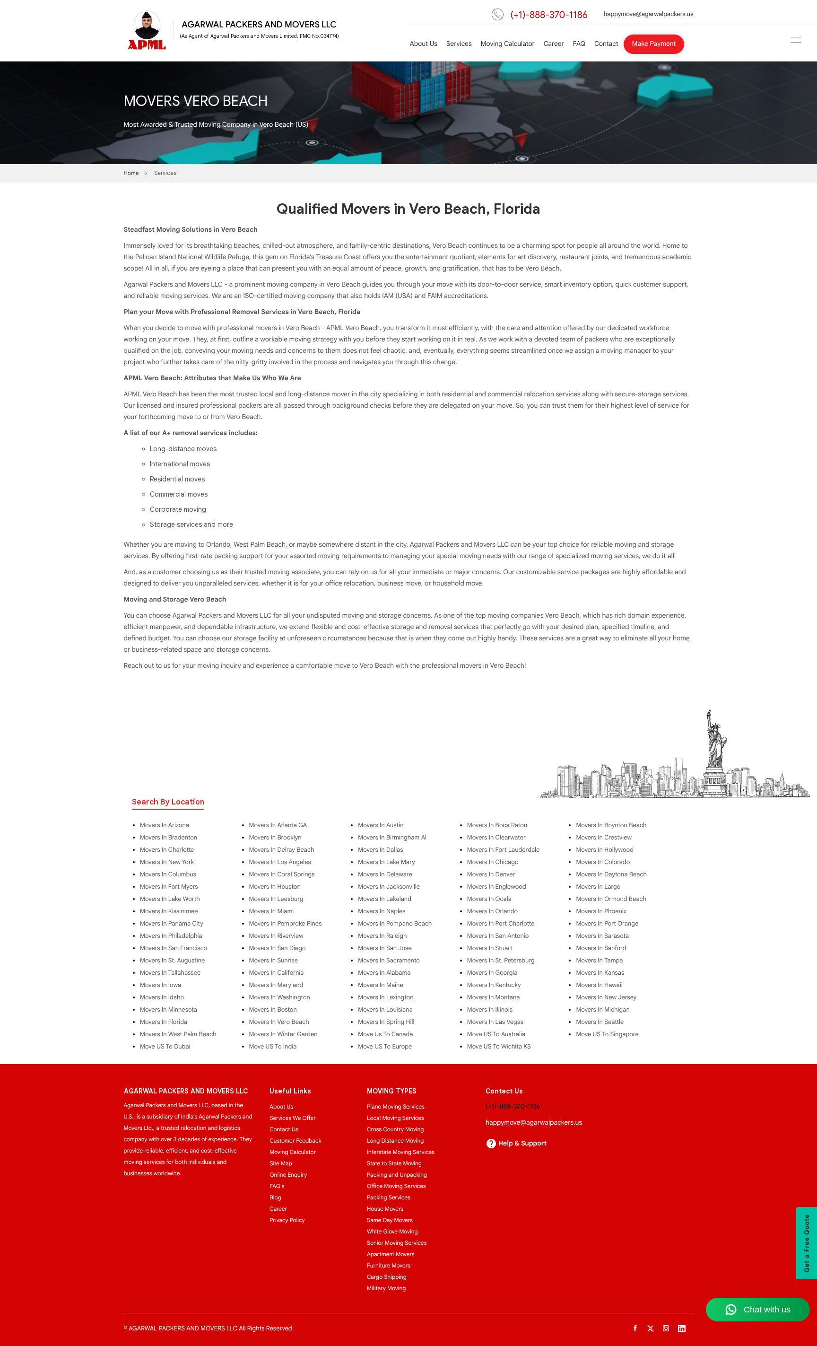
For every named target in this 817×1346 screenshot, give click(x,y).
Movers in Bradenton (168, 838)
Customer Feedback (295, 1141)
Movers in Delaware (385, 874)
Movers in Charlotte (167, 850)
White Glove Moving (392, 1231)
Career (554, 44)
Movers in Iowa (160, 985)
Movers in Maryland (276, 985)
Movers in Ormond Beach (611, 899)
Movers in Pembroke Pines (285, 924)
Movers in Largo (598, 887)
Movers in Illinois (490, 1010)
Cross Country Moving (395, 1129)
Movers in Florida (163, 1022)
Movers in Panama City (171, 924)
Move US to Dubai (165, 1047)
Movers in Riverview (276, 936)
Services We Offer (292, 1118)
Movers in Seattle (600, 1022)
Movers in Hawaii (599, 985)
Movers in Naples (381, 911)
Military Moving (386, 1288)
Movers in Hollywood (605, 850)
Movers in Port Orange (607, 924)
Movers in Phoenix (601, 911)
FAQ (579, 44)
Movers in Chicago (493, 862)
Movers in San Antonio (498, 936)
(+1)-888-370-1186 (549, 15)
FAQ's (276, 1186)
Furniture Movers (388, 1265)
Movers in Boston (273, 1010)
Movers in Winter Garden (283, 1034)
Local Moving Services (395, 1118)
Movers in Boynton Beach (611, 825)
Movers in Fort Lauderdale (503, 850)
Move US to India (273, 1047)
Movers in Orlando (492, 911)
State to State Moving (394, 1163)
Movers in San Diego (277, 948)
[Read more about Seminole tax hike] (795, 39)
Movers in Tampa (599, 960)
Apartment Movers (390, 1254)
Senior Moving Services (396, 1243)
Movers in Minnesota (168, 1010)
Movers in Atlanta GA (278, 825)
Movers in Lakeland (384, 899)
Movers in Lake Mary (386, 862)
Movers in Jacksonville (389, 887)
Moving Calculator (508, 44)
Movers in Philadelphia (171, 936)
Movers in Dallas (380, 850)
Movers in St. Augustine (172, 960)
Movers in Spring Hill (386, 1022)
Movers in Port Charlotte (500, 924)
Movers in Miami (271, 911)
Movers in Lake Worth (170, 899)
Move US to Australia (496, 1034)
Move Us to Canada (385, 1034)
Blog (275, 1197)
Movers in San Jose (385, 948)
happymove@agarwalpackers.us (649, 14)
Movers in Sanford (601, 948)
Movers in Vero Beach (279, 1022)
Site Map (280, 1163)
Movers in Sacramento (389, 960)
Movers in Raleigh (382, 936)
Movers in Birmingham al (392, 838)
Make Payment (654, 44)
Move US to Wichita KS (499, 1047)
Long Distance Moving (395, 1141)
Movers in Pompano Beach (395, 924)
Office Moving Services (396, 1186)
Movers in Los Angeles (280, 862)
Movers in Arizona (164, 825)
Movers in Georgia (492, 973)
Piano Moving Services (396, 1106)
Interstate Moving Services (401, 1152)
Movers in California (276, 973)
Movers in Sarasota (602, 936)
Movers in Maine (380, 985)
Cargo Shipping (387, 1277)
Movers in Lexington (385, 997)
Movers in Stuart (490, 948)
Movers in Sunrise (273, 960)
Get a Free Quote (807, 1243)
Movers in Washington (279, 997)
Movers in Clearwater (496, 838)
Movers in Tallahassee (170, 973)
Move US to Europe (385, 1047)
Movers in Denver (491, 874)
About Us (423, 44)
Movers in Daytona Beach (611, 874)
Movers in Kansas (600, 973)
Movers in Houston (275, 887)
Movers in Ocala (489, 899)
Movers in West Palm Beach (178, 1034)
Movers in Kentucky (494, 985)
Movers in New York (167, 862)
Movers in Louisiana (385, 1010)
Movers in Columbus (168, 874)
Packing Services (388, 1197)
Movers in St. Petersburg (501, 960)
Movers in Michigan (602, 1010)
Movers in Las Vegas (495, 1022)
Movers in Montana (493, 997)
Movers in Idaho (162, 997)
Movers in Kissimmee (169, 911)
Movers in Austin (380, 825)
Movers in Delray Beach (281, 850)
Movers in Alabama (384, 973)
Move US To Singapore (607, 1034)
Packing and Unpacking (397, 1175)
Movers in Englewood (496, 887)
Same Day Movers (390, 1220)
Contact (606, 44)
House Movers (385, 1209)
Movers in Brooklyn (275, 838)
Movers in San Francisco (173, 948)
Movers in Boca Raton (497, 825)
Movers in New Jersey (606, 997)
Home (131, 173)
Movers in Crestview (604, 838)
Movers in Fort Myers (169, 887)
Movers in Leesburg (276, 899)
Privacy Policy (286, 1220)
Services (459, 44)
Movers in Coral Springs (282, 874)
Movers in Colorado (603, 862)
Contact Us (283, 1129)
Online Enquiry (288, 1175)
